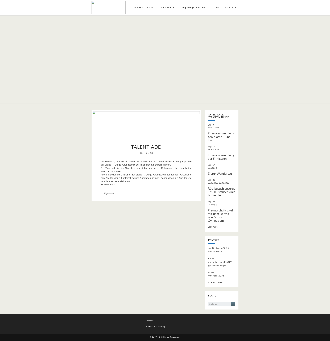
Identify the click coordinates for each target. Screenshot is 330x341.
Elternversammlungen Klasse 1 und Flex (221, 137)
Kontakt (217, 7)
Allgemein (109, 193)
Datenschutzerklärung (155, 327)
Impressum (150, 320)
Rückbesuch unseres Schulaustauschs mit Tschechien (221, 192)
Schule (150, 7)
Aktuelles (138, 7)
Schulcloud (231, 7)
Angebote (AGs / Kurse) (194, 7)
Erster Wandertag (220, 173)
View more (213, 227)
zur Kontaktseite (215, 282)
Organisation (168, 7)
